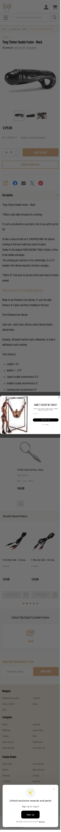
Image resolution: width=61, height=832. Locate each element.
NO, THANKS (46, 424)
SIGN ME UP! (45, 420)
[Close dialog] (59, 397)
